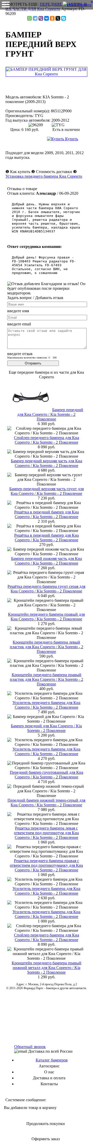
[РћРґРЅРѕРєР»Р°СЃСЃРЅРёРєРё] (52, 18)
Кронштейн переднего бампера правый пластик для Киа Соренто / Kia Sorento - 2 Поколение (46, 679)
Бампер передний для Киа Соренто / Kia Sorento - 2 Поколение (50, 414)
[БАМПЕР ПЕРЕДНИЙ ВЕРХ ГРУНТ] (46, 74)
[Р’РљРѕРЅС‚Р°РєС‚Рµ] (46, 18)
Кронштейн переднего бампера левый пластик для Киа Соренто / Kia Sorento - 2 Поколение (46, 647)
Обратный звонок (30, 1046)
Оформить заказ (46, 1139)
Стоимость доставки (54, 171)
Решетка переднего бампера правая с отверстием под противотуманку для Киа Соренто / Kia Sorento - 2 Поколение (46, 865)
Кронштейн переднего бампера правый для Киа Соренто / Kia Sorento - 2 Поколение (46, 616)
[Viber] (40, 18)
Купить (71, 139)
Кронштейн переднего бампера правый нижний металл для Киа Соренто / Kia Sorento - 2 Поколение (46, 967)
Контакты (49, 1084)
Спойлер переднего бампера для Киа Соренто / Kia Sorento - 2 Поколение (46, 439)
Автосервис (49, 1066)
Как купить (20, 171)
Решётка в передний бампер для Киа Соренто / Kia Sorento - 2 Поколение (46, 514)
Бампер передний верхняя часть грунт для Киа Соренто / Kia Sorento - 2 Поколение (46, 491)
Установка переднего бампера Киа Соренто (43, 176)
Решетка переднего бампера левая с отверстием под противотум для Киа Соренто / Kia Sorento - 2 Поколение (46, 833)
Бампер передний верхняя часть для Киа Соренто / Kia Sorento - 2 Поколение (46, 463)
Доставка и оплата (49, 1078)
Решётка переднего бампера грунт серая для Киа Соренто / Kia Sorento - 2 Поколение (46, 588)
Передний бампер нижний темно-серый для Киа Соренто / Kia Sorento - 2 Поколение (46, 802)
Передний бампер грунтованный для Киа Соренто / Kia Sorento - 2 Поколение (46, 774)
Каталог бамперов (52, 1060)
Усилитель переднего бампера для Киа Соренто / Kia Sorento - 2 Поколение (46, 704)
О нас (49, 1072)
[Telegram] (35, 18)
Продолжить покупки (45, 1123)
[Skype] (63, 18)
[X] (58, 18)
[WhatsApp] (29, 18)
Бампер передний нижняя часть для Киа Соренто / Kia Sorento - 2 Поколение (46, 560)
